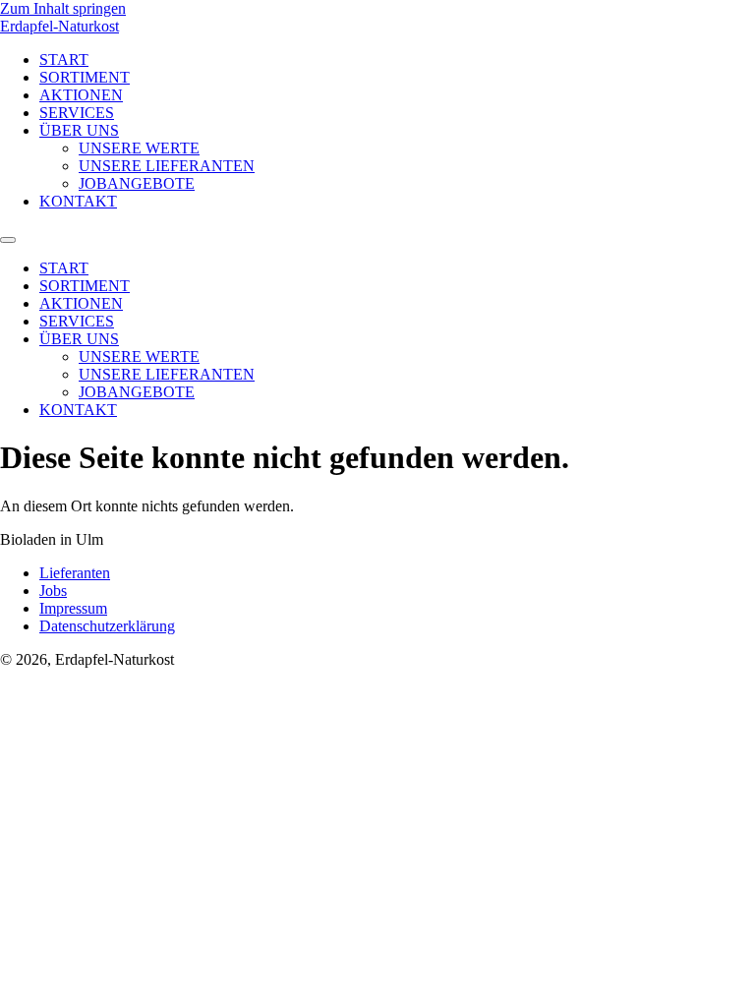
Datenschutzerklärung (107, 626)
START (63, 59)
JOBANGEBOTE (137, 183)
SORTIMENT (84, 77)
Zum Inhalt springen (63, 8)
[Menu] (8, 240)
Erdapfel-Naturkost (59, 26)
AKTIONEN (81, 95)
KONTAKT (78, 201)
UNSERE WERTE (139, 148)
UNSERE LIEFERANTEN (167, 165)
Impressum (73, 608)
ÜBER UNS (79, 130)
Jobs (53, 590)
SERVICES (76, 112)
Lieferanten (74, 572)
